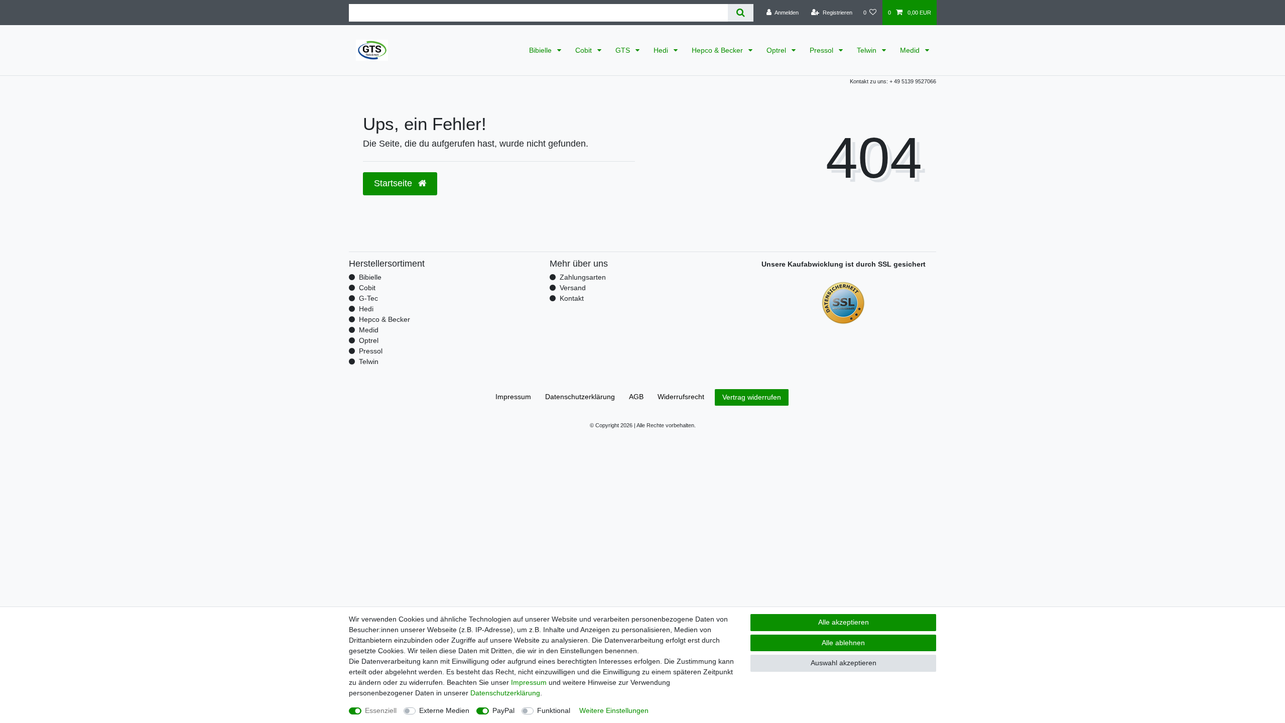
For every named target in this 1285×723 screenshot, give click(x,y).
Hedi (662, 50)
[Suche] (740, 13)
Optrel (777, 50)
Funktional (553, 710)
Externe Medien (444, 710)
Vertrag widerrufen (751, 397)
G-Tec (368, 298)
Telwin (867, 50)
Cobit (584, 50)
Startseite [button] (394, 183)
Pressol (822, 50)
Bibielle (541, 50)
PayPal (503, 710)
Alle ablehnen (843, 643)
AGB (636, 397)
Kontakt (572, 298)
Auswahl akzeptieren (843, 663)
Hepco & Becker (718, 50)
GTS (623, 50)
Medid (911, 50)
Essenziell (381, 710)
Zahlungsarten (583, 277)
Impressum (513, 397)
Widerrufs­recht (681, 397)
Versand (573, 288)
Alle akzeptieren (843, 622)
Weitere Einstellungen (614, 710)
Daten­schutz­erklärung (580, 397)
